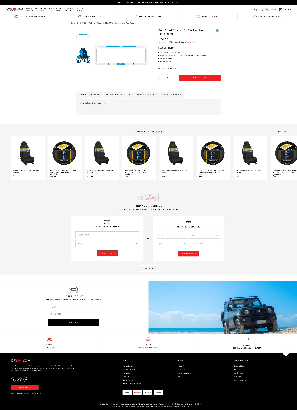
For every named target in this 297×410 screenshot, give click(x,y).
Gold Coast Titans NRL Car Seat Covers (26, 172)
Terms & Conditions (240, 380)
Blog (235, 369)
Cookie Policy (238, 373)
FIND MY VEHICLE (107, 253)
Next (285, 131)
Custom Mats (79, 9)
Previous (279, 131)
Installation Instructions (142, 95)
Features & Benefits (89, 95)
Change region (25, 387)
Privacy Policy (238, 376)
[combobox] (107, 243)
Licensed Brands (128, 380)
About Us (181, 366)
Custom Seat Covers (30, 9)
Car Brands (126, 376)
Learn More (191, 42)
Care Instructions (114, 95)
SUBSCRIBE (74, 322)
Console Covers (69, 9)
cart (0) (287, 9)
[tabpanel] (28, 158)
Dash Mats (58, 9)
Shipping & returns (171, 95)
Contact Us (182, 369)
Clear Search (148, 269)
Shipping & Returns (240, 366)
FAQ (179, 376)
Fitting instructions (184, 373)
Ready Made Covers (129, 369)
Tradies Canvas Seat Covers (132, 384)
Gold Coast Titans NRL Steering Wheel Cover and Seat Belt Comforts (63, 172)
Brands (51, 9)
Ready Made (43, 9)
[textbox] (80, 243)
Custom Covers (128, 366)
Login (273, 9)
